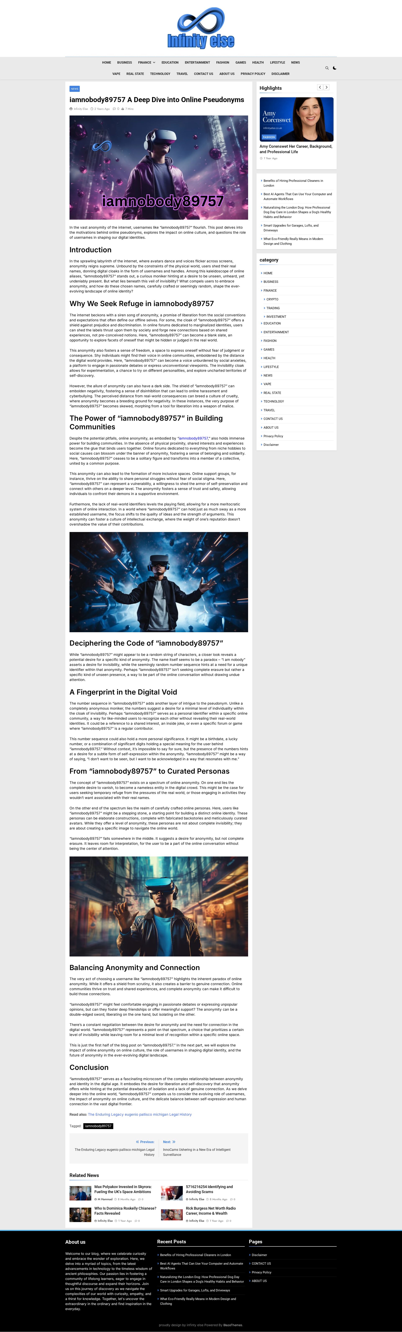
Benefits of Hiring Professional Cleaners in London (195, 1255)
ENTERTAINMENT (197, 62)
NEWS (295, 62)
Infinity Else (81, 109)
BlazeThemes (232, 1325)
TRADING (273, 308)
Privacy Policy (253, 74)
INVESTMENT (276, 317)
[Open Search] (327, 68)
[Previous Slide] (320, 87)
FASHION (222, 62)
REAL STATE (135, 74)
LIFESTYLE (277, 62)
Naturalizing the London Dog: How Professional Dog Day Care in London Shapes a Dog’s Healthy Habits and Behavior (297, 212)
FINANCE (144, 62)
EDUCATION (170, 62)
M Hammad (105, 1199)
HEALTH (258, 62)
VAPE (116, 74)
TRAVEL (182, 74)
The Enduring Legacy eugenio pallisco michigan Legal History (140, 1114)
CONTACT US (203, 74)
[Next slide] (326, 87)
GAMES (241, 62)
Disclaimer (281, 74)
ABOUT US (226, 74)
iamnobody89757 (193, 438)
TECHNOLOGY (160, 74)
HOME (106, 62)
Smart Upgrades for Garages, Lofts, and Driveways (195, 1290)
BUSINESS (124, 62)
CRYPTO (272, 299)
